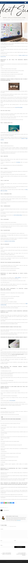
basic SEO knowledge (18, 107)
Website (1, 545)
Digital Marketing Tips (6, 510)
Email (15, 540)
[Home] (4, 19)
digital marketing (18, 277)
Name (1, 540)
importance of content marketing (10, 241)
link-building (18, 162)
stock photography (12, 400)
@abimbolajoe (19, 520)
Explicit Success (4, 2)
